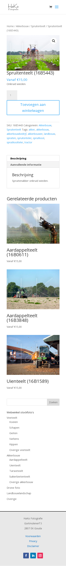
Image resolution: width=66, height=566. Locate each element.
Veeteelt (12, 417)
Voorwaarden (33, 536)
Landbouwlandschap (19, 493)
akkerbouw (42, 129)
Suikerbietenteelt (19, 476)
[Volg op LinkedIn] (33, 555)
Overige (12, 499)
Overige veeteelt (19, 450)
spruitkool (38, 138)
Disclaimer (33, 546)
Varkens (14, 438)
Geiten (13, 433)
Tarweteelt (16, 471)
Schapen (14, 427)
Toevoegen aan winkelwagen (33, 107)
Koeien (13, 422)
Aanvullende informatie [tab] (25, 164)
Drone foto (13, 487)
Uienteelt (15, 465)
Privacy (33, 541)
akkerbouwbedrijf (16, 133)
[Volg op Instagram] (40, 555)
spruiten (11, 138)
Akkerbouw (22, 26)
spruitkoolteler (15, 142)
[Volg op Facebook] (26, 555)
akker (32, 129)
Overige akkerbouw (21, 482)
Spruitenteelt (38, 26)
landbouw (49, 133)
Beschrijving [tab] (18, 158)
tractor (28, 142)
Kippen (13, 444)
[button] (54, 41)
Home (10, 26)
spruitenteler (24, 138)
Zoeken (53, 402)
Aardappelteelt (18, 459)
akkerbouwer (35, 133)
